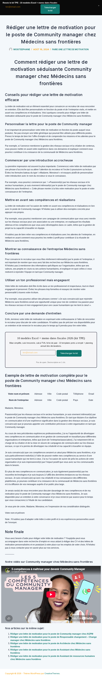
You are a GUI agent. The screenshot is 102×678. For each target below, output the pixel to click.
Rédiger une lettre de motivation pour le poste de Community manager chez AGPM (51, 634)
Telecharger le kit (69, 353)
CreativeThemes (52, 673)
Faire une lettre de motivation (70, 49)
